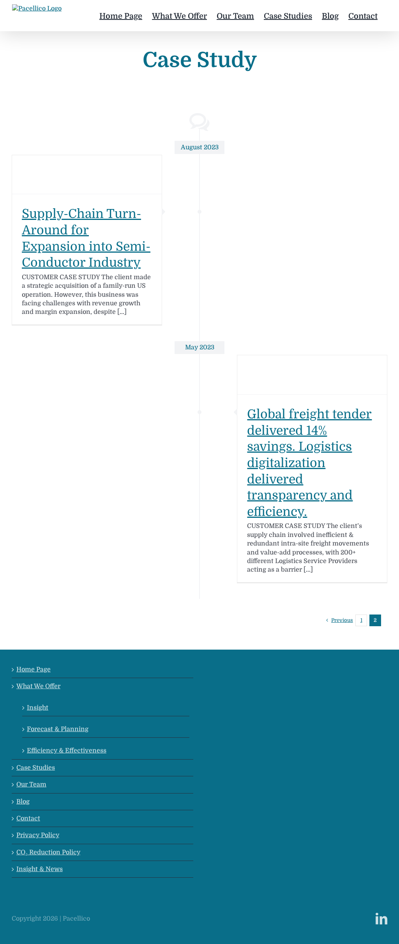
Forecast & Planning (57, 729)
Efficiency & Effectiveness (66, 750)
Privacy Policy (37, 835)
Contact (28, 818)
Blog (23, 801)
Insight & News (39, 869)
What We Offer (38, 686)
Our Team (31, 784)
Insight (37, 707)
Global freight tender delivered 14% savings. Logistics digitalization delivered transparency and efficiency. (309, 463)
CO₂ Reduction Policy (48, 852)
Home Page (33, 669)
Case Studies (35, 767)
